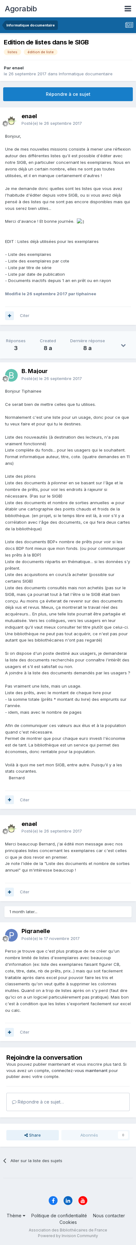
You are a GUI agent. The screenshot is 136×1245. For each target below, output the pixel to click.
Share (34, 1135)
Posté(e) (52, 123)
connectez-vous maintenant (80, 1070)
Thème (15, 1215)
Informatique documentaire (86, 73)
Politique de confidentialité (59, 1215)
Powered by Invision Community (68, 1235)
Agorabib (21, 8)
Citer (24, 315)
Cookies (68, 1222)
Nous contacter (109, 1215)
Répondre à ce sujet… (40, 1101)
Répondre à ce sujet (68, 94)
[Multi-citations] (9, 315)
